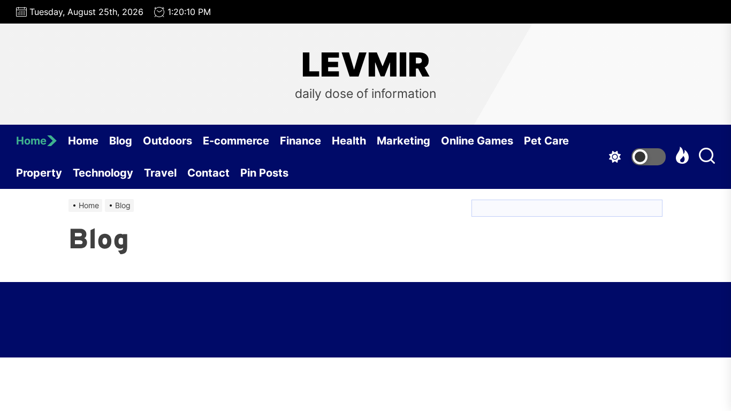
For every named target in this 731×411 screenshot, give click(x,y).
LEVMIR (365, 65)
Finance (300, 140)
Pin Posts (264, 172)
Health (349, 140)
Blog (120, 140)
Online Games (477, 140)
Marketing (403, 140)
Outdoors (167, 140)
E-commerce (236, 140)
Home (31, 140)
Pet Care (546, 140)
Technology (103, 172)
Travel (160, 172)
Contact (208, 172)
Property (39, 172)
